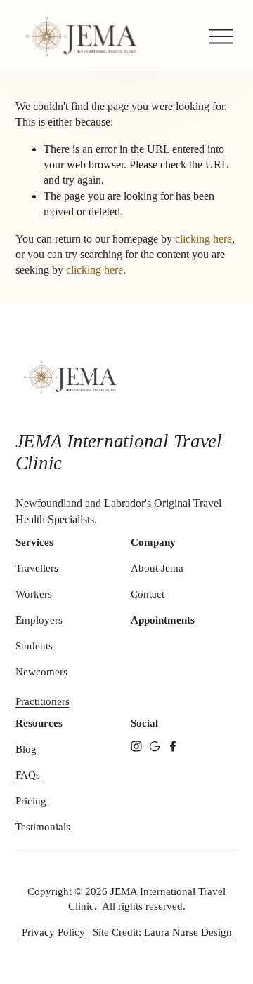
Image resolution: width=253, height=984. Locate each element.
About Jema (157, 568)
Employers (39, 620)
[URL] (154, 746)
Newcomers (41, 672)
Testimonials (42, 827)
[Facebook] (173, 746)
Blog (26, 749)
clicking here (203, 239)
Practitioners (42, 701)
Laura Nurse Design (188, 932)
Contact (147, 594)
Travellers (36, 568)
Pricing (30, 801)
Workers (33, 594)
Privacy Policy (53, 932)
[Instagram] (136, 746)
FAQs (27, 775)
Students (34, 646)
